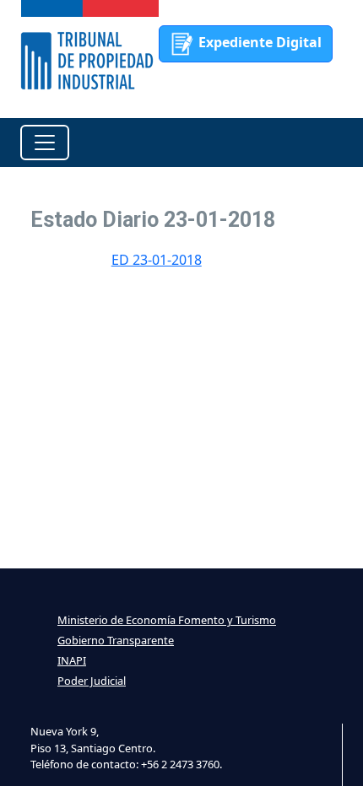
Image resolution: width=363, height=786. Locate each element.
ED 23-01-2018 (156, 259)
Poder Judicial (91, 680)
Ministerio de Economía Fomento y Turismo (166, 619)
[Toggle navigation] (44, 142)
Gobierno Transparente (115, 640)
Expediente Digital (258, 42)
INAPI (71, 660)
